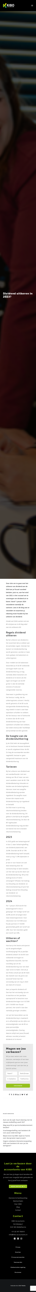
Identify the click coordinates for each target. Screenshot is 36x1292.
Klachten (18, 1252)
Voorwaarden (18, 1262)
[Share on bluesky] (22, 1094)
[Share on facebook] (9, 1094)
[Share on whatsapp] (20, 1094)
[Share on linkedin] (18, 1094)
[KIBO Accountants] (9, 5)
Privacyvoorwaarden (18, 1257)
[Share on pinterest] (16, 1094)
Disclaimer (18, 1272)
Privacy (18, 1247)
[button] (32, 5)
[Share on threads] (14, 1094)
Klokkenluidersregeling (18, 1267)
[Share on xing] (25, 1094)
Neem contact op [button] (17, 1186)
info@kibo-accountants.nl (18, 1235)
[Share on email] (27, 1094)
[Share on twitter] (11, 1094)
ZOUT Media (22, 1285)
